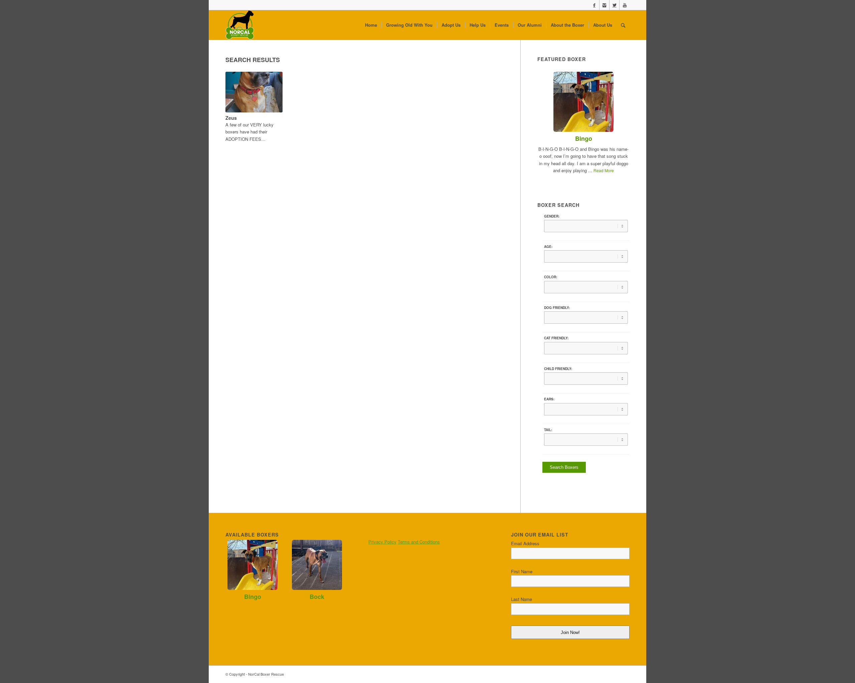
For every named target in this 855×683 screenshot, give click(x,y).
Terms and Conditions (419, 542)
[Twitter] (614, 5)
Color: (550, 277)
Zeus (231, 117)
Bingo (583, 138)
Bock (317, 596)
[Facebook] (594, 5)
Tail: (548, 429)
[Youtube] (625, 5)
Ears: (549, 399)
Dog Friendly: (557, 307)
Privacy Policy (382, 542)
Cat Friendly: (556, 338)
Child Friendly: (558, 368)
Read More (603, 170)
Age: (548, 246)
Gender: (551, 216)
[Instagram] (604, 5)
